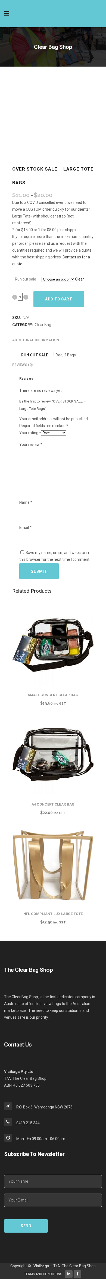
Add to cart (58, 299)
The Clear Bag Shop (79, 1266)
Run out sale (25, 279)
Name (25, 502)
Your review (30, 444)
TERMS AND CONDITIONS (43, 1274)
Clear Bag (43, 325)
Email (25, 527)
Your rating (30, 433)
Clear (79, 279)
